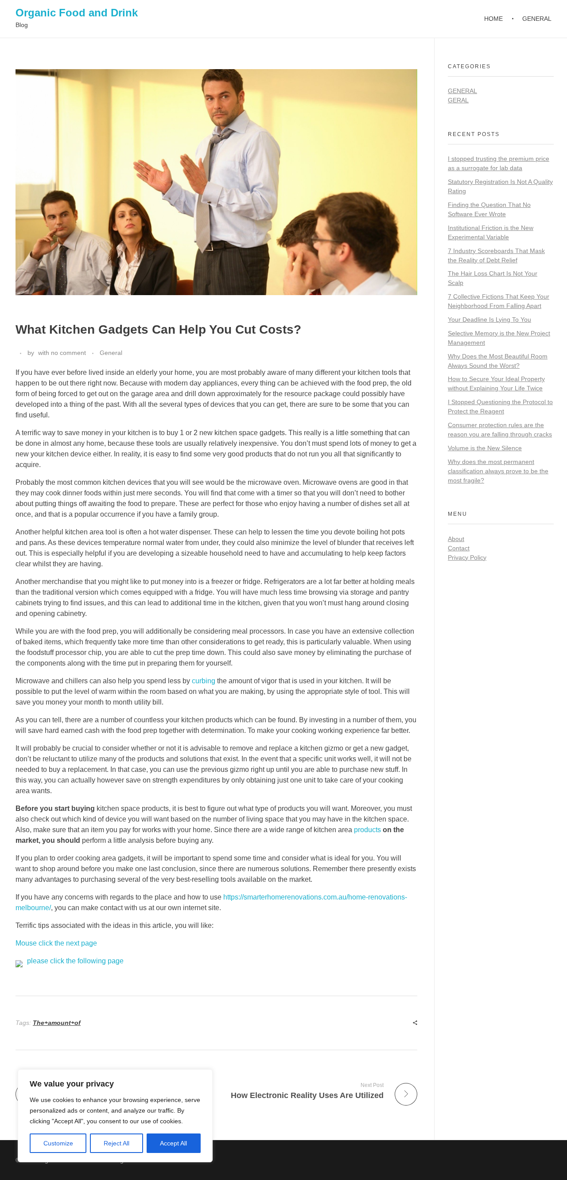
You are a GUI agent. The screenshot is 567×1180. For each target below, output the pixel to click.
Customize (58, 1143)
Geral (458, 100)
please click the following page (75, 961)
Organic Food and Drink (77, 13)
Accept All (173, 1143)
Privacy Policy (467, 557)
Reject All (116, 1143)
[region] (115, 1115)
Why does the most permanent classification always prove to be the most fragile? (498, 471)
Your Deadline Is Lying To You (489, 319)
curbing (203, 681)
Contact (459, 548)
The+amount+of (57, 1022)
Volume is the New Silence (485, 448)
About (456, 538)
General (111, 352)
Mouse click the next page (56, 943)
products (367, 829)
